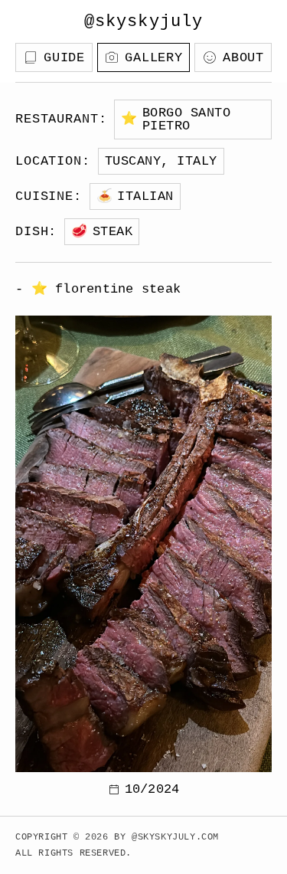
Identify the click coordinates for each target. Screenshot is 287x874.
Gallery (154, 58)
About (243, 58)
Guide (64, 58)
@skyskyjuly (143, 21)
